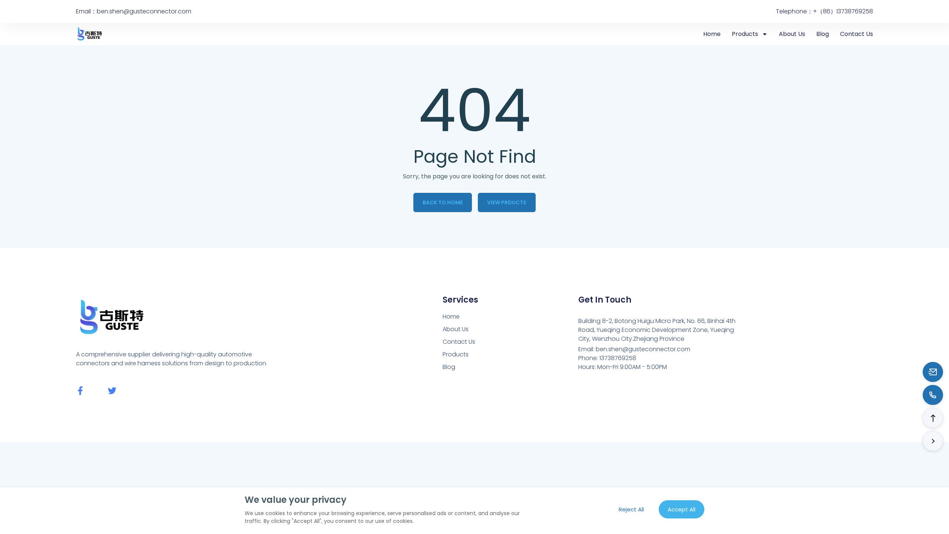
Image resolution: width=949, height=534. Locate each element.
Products (745, 34)
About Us (792, 34)
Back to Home (443, 202)
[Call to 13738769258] (933, 395)
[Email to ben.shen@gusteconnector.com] (933, 372)
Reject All (631, 509)
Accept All (681, 509)
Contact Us (856, 34)
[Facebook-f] (80, 390)
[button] (933, 418)
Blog (822, 34)
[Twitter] (112, 390)
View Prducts (506, 202)
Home (712, 34)
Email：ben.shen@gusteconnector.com (133, 11)
